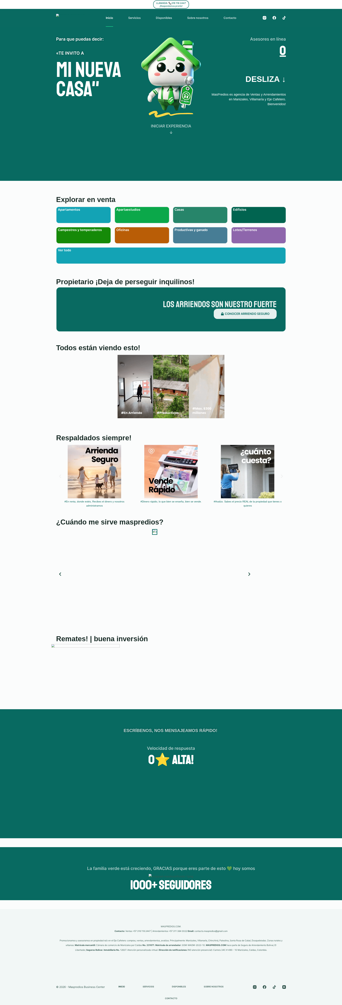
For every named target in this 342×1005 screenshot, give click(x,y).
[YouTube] (284, 987)
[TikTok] (284, 18)
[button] (60, 476)
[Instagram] (264, 18)
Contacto (230, 18)
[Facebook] (274, 18)
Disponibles (164, 18)
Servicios (134, 18)
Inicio (109, 18)
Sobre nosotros (197, 18)
